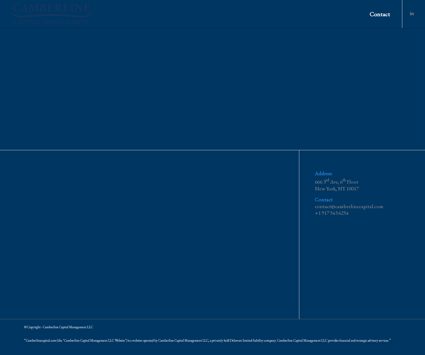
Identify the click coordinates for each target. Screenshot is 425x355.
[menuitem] (380, 14)
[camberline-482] (51, 14)
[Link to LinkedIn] (412, 13)
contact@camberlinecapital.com (349, 206)
